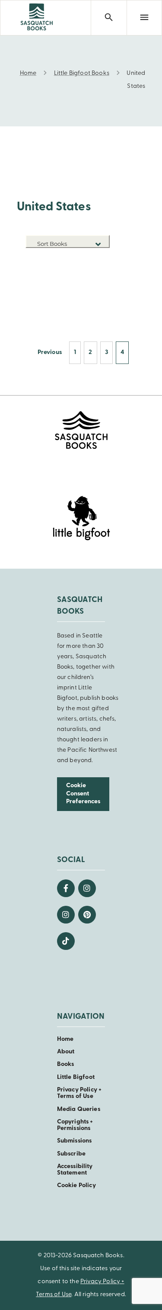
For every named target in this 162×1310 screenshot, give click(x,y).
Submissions (74, 1141)
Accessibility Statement (75, 1169)
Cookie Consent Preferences (83, 793)
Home (65, 1039)
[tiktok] (66, 941)
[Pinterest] (87, 915)
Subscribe (71, 1154)
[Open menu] (144, 17)
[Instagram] (87, 888)
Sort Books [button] (52, 243)
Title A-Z (96, 272)
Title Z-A (96, 285)
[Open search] (108, 17)
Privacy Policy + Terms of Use (79, 1093)
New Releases (89, 259)
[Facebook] (66, 888)
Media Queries (78, 1109)
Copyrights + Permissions (75, 1125)
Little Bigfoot (76, 1077)
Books (65, 1064)
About (66, 1052)
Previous (50, 352)
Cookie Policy (76, 1185)
